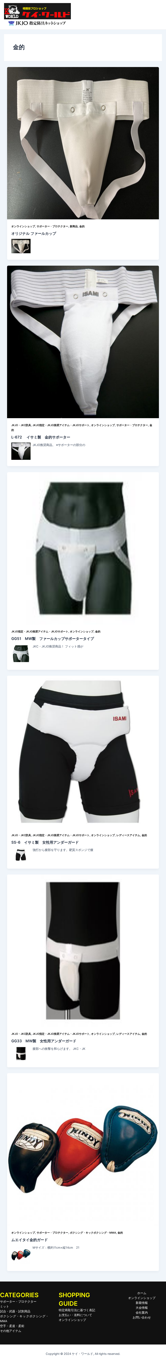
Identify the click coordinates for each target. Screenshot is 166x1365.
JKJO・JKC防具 (21, 425)
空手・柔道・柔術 (12, 1326)
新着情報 (142, 1303)
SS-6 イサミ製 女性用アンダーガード (45, 842)
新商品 (74, 226)
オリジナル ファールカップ (33, 233)
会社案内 (142, 1312)
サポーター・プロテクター (52, 226)
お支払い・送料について (75, 1315)
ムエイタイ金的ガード (29, 1239)
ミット (4, 1306)
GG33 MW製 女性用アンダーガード (43, 1041)
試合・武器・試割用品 (15, 1311)
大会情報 (142, 1308)
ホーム (141, 1293)
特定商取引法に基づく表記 (77, 1310)
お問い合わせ (142, 1317)
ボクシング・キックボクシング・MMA (93, 1232)
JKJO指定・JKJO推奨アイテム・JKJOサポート (61, 425)
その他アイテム (10, 1331)
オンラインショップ (23, 226)
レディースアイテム (128, 835)
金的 (82, 226)
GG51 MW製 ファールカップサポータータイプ (52, 638)
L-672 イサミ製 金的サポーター (40, 437)
